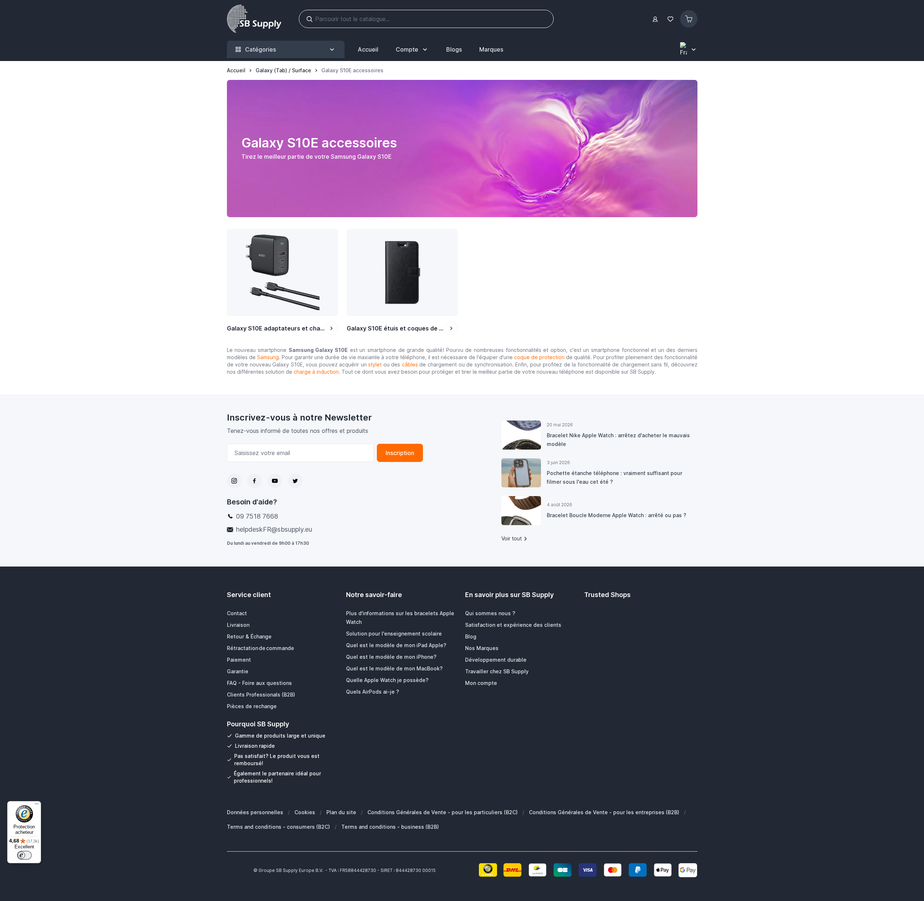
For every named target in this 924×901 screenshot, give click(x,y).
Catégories (260, 49)
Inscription (400, 452)
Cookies (304, 812)
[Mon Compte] (655, 19)
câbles (410, 364)
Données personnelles (255, 812)
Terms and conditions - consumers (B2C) (278, 827)
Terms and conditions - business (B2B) (390, 827)
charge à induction (316, 372)
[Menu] (36, 805)
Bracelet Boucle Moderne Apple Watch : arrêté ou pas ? (616, 515)
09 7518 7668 (257, 516)
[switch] (24, 855)
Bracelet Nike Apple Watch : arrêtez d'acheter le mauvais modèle (618, 439)
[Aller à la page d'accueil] (254, 18)
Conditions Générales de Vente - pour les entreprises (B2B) (604, 812)
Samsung (268, 357)
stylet (375, 364)
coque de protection (539, 357)
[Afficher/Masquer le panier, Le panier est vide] (688, 19)
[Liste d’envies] (671, 19)
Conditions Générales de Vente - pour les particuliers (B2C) (442, 812)
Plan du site (341, 812)
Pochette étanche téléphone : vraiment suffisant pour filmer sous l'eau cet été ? (614, 477)
